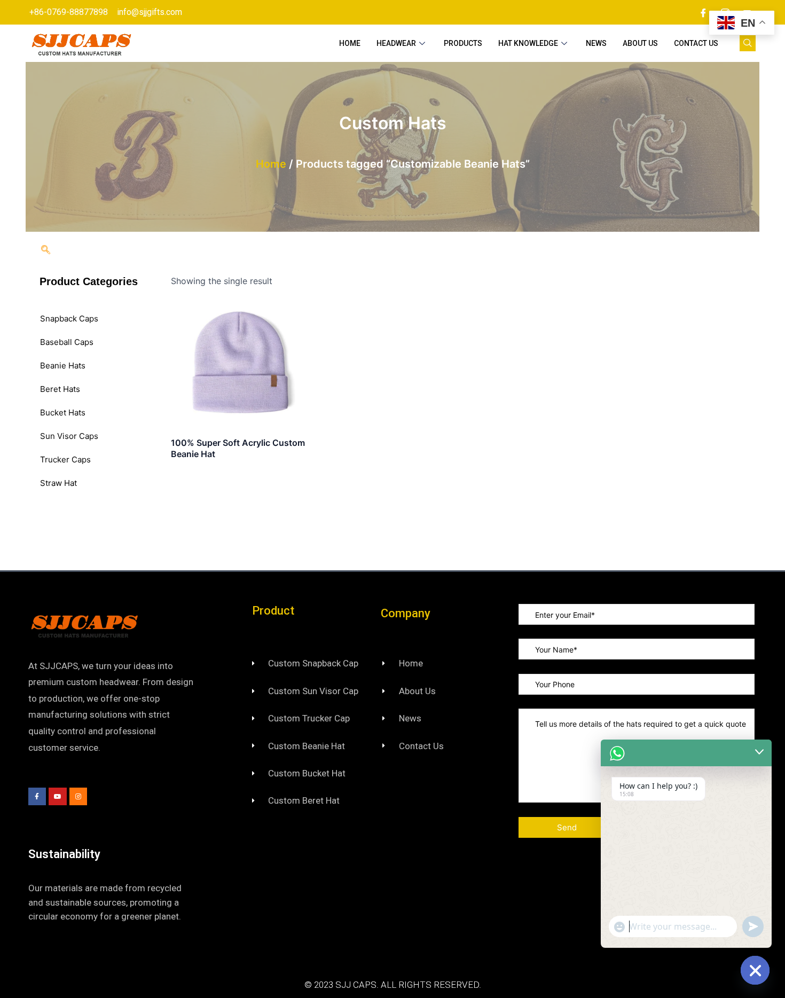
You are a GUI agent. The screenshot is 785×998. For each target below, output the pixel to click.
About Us (640, 43)
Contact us (696, 43)
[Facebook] (703, 12)
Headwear (396, 43)
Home (349, 43)
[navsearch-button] (748, 43)
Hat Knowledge (528, 43)
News (596, 43)
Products (463, 43)
